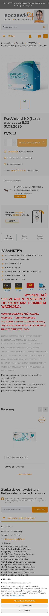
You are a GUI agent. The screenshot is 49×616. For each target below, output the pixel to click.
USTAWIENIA (24, 611)
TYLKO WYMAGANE (24, 606)
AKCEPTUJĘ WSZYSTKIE (24, 601)
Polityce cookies (17, 595)
